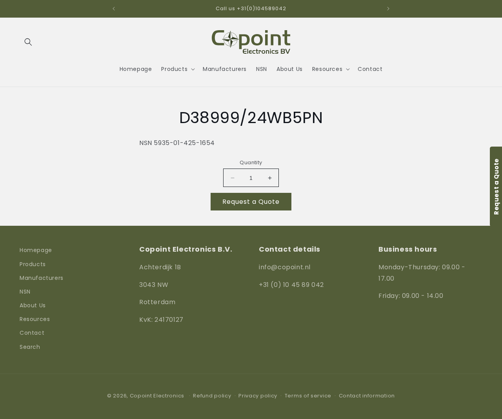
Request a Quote (251, 201)
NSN (25, 292)
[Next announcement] (388, 8)
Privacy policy (257, 395)
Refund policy (212, 395)
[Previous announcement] (113, 8)
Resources (35, 319)
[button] (28, 42)
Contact (32, 333)
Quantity (251, 162)
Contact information (367, 395)
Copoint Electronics (157, 395)
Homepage (36, 250)
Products (33, 264)
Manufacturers (42, 278)
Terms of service (308, 395)
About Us (33, 305)
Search (30, 347)
